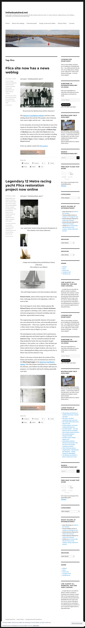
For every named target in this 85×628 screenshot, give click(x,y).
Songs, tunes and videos (47, 23)
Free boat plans (32, 23)
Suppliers (11, 219)
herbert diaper (12, 97)
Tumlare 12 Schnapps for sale (70, 217)
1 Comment (8, 105)
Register (64, 267)
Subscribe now (66, 104)
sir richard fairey (9, 99)
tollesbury (8, 101)
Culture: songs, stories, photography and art (11, 82)
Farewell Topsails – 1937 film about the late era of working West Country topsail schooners (70, 430)
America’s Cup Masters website (33, 115)
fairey (14, 95)
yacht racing (8, 233)
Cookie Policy (36, 625)
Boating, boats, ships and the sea (10, 201)
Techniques (8, 221)
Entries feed (65, 270)
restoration (8, 228)
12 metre (7, 223)
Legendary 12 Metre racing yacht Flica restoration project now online (28, 185)
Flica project (44, 146)
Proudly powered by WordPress (33, 619)
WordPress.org (66, 274)
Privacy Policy (62, 23)
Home (7, 23)
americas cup (9, 95)
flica (6, 97)
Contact (71, 23)
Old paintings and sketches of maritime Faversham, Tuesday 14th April (70, 414)
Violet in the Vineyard (68, 220)
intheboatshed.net (16, 12)
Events (12, 84)
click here (63, 186)
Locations (8, 86)
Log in (64, 268)
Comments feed (66, 272)
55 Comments (9, 236)
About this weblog (18, 23)
